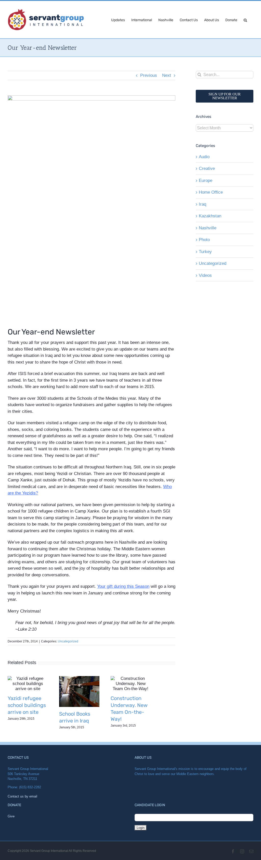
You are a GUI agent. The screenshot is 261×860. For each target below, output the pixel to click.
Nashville (207, 228)
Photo (204, 239)
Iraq (202, 204)
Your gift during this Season (123, 586)
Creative (207, 168)
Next (166, 75)
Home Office (211, 192)
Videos (205, 275)
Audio (204, 156)
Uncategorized (68, 641)
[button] (245, 19)
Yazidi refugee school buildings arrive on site (27, 705)
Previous (148, 75)
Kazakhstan (210, 216)
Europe (205, 180)
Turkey (205, 251)
